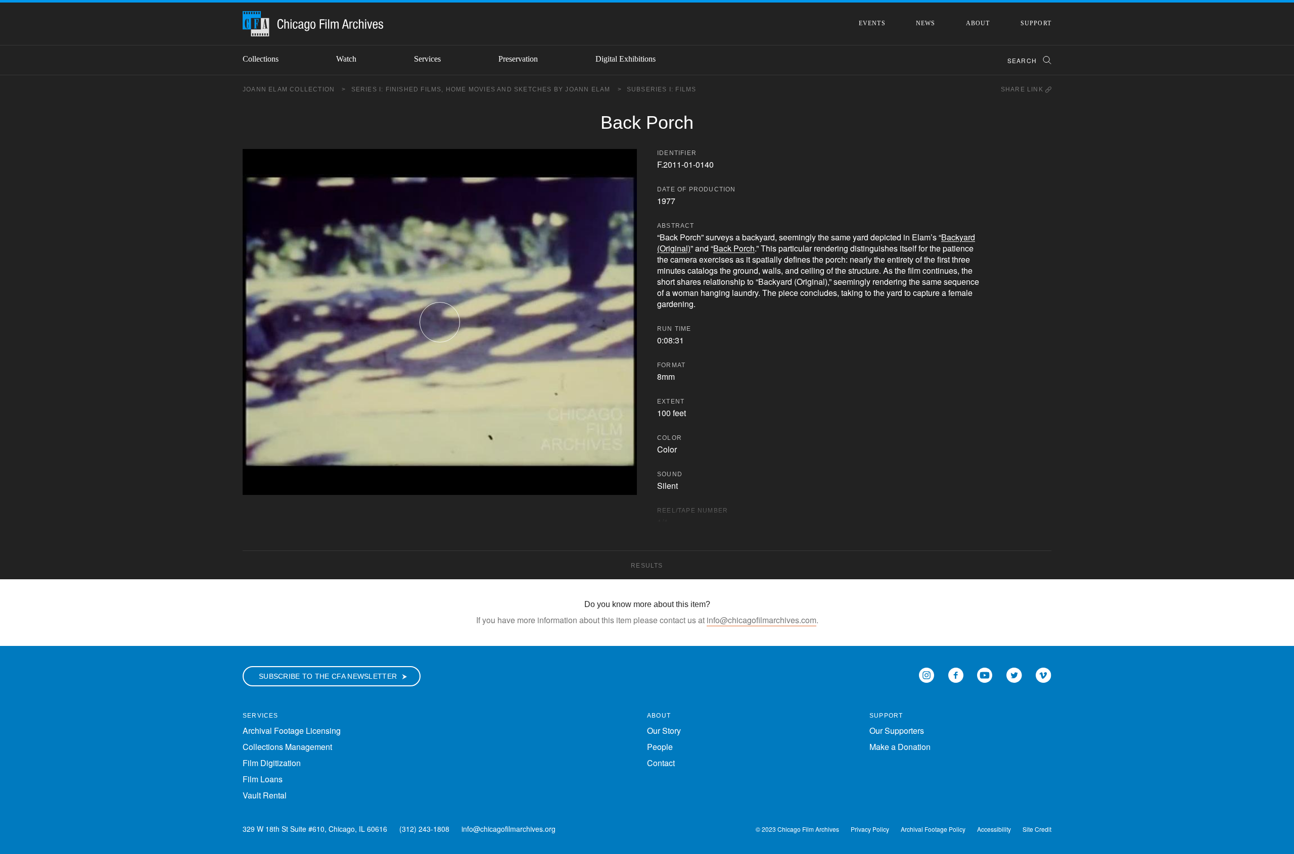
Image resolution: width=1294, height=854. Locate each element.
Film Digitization (272, 763)
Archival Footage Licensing (292, 730)
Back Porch (734, 248)
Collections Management (287, 746)
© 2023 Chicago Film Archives (797, 829)
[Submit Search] (1043, 60)
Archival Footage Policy (933, 829)
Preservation (518, 59)
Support (1036, 23)
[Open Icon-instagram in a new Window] (926, 674)
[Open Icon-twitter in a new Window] (1014, 674)
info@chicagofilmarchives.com (761, 620)
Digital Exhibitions (625, 59)
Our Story (664, 730)
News (926, 23)
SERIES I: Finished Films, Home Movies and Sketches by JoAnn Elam (486, 89)
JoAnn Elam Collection (294, 89)
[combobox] (1024, 60)
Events (872, 23)
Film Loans (263, 779)
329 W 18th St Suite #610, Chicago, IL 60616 (315, 829)
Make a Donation (900, 746)
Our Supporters (896, 730)
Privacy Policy (870, 829)
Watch (346, 59)
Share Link (1023, 89)
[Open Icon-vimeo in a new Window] (1043, 674)
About (978, 23)
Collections (261, 59)
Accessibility (994, 829)
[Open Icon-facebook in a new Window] (955, 674)
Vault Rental (265, 795)
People (660, 746)
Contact (661, 763)
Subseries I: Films (662, 89)
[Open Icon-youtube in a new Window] (984, 674)
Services (427, 59)
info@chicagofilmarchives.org (508, 829)
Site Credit (1037, 829)
